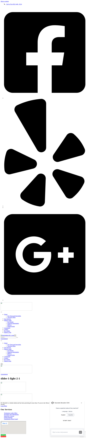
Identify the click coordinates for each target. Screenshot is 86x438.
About (5, 314)
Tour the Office (11, 317)
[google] (44, 300)
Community (7, 328)
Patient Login (7, 332)
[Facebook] (44, 98)
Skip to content (5, 1)
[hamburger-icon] (1, 340)
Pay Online (7, 331)
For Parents (10, 322)
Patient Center (8, 320)
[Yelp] (44, 206)
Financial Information (13, 323)
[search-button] (17, 337)
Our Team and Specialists (14, 316)
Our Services (7, 319)
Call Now (3, 435)
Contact (6, 329)
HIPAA (9, 325)
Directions (3, 436)
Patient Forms (11, 326)
